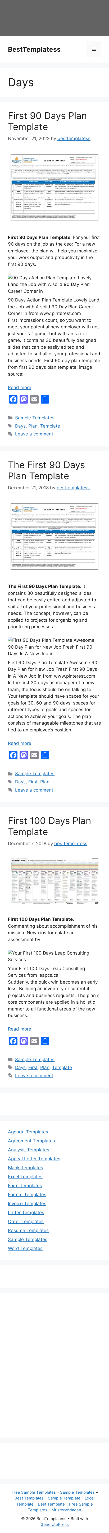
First (33, 781)
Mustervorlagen (66, 1509)
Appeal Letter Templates (34, 1158)
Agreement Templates (31, 1140)
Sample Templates (34, 417)
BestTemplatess (34, 49)
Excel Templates (25, 1176)
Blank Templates (25, 1167)
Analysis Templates (28, 1149)
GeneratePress (54, 1524)
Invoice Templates (27, 1203)
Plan (33, 426)
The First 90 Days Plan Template (46, 470)
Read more (19, 387)
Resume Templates (28, 1230)
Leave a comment (34, 434)
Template (50, 426)
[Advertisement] (54, 1368)
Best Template (51, 1504)
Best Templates (29, 1498)
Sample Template (64, 1498)
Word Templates (25, 1248)
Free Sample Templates (33, 1492)
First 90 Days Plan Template (47, 121)
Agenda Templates (28, 1131)
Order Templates (26, 1221)
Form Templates (25, 1185)
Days (20, 426)
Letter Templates (26, 1212)
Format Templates (27, 1194)
